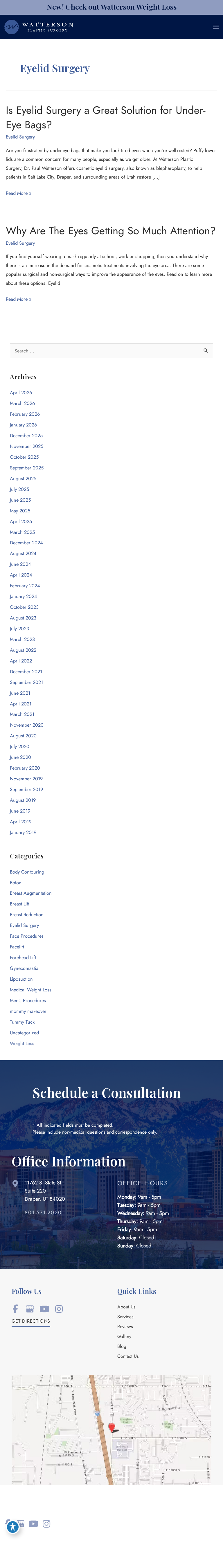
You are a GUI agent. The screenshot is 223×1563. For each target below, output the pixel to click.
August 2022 (23, 650)
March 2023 (22, 639)
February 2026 (25, 414)
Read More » (18, 194)
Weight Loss (22, 1043)
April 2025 (21, 521)
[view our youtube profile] (44, 1309)
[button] (31, 1323)
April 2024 (21, 575)
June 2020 (20, 757)
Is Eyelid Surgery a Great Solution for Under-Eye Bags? (106, 117)
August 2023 (23, 618)
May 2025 (20, 510)
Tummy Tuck (22, 1022)
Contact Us (128, 1356)
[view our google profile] (29, 1309)
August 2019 (23, 800)
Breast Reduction (27, 914)
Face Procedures (27, 936)
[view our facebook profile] (15, 1309)
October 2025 (24, 457)
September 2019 (26, 789)
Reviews (125, 1327)
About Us (126, 1307)
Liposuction (21, 979)
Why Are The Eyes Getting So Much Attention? (111, 230)
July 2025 (19, 489)
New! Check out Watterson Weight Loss (112, 6)
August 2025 (23, 478)
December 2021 (26, 671)
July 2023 (19, 628)
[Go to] (65, 1214)
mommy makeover (28, 1011)
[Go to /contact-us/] (59, 1192)
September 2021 (26, 682)
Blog (121, 1347)
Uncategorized (24, 1032)
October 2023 (24, 607)
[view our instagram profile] (58, 1309)
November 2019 (26, 778)
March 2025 (22, 532)
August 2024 (23, 553)
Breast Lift (19, 904)
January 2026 (23, 425)
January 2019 (23, 832)
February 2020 (25, 768)
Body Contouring (27, 872)
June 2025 (20, 500)
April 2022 (21, 661)
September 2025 (27, 467)
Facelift (17, 946)
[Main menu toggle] (215, 27)
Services (125, 1317)
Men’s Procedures (28, 1000)
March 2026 (22, 403)
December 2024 (26, 542)
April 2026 (21, 392)
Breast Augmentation (31, 893)
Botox (15, 882)
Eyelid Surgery (20, 137)
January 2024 (23, 596)
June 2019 (20, 811)
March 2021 (22, 714)
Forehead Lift (23, 957)
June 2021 (20, 693)
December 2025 (26, 435)
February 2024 (25, 585)
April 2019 (20, 821)
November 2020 (27, 725)
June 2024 (20, 564)
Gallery (124, 1337)
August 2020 (23, 735)
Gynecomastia (24, 968)
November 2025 (26, 446)
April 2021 (20, 704)
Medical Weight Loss (30, 989)
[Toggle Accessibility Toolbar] (13, 1527)
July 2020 (19, 746)
